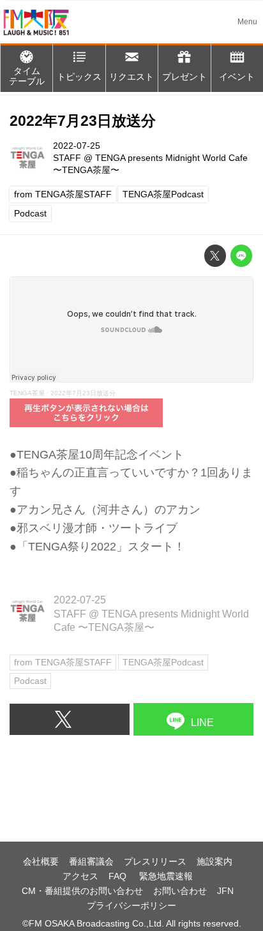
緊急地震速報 (166, 876)
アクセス (80, 876)
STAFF (67, 158)
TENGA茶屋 (27, 393)
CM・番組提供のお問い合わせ (82, 891)
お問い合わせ (180, 891)
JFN (225, 891)
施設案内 (214, 861)
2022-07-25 (76, 145)
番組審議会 (91, 861)
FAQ (119, 876)
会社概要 (41, 861)
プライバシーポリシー (131, 905)
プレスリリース (155, 861)
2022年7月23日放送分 (83, 121)
